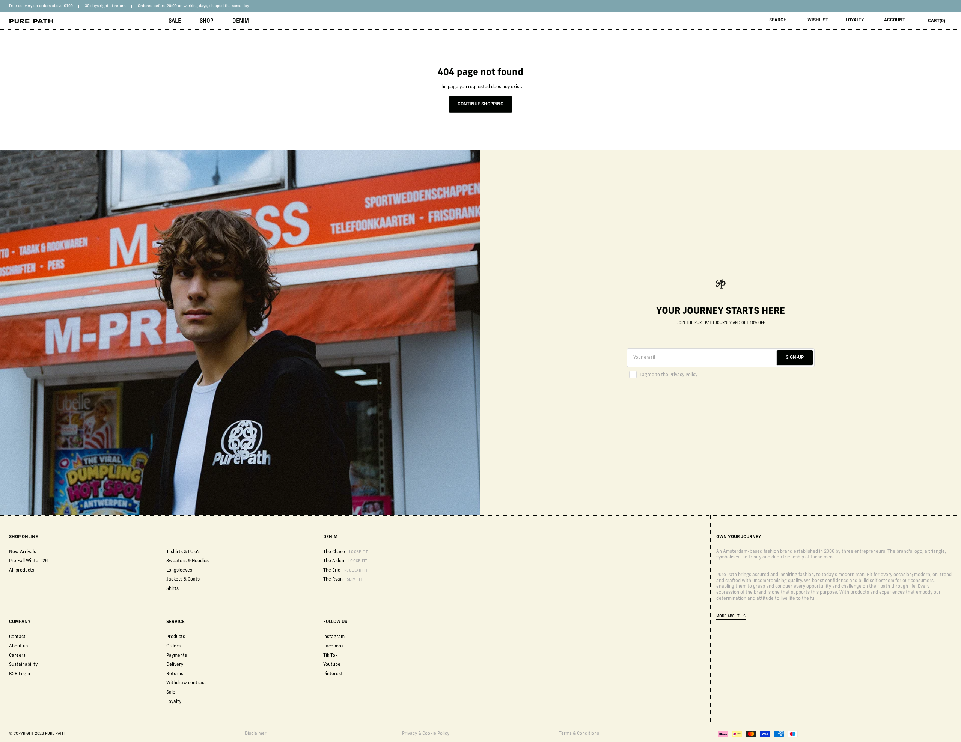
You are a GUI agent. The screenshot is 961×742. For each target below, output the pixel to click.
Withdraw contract (186, 683)
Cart (936, 21)
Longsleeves (179, 570)
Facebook (333, 646)
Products (175, 637)
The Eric (345, 570)
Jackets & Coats (183, 579)
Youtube (331, 664)
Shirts (172, 589)
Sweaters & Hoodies (187, 561)
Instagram (334, 637)
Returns (174, 674)
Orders (173, 646)
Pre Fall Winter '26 (28, 561)
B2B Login (19, 674)
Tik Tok (330, 655)
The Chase (345, 552)
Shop (207, 21)
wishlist (817, 20)
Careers (17, 655)
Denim (240, 21)
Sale (175, 21)
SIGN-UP (795, 357)
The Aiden (345, 561)
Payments (176, 655)
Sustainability (23, 664)
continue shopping (480, 104)
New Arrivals (22, 552)
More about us (731, 616)
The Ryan (342, 579)
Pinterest (333, 674)
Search (778, 20)
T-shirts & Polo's (183, 552)
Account (894, 20)
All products (21, 570)
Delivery (174, 664)
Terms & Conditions (579, 733)
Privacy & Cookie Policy (425, 733)
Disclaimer (256, 733)
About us (18, 646)
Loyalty (855, 20)
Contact (17, 637)
